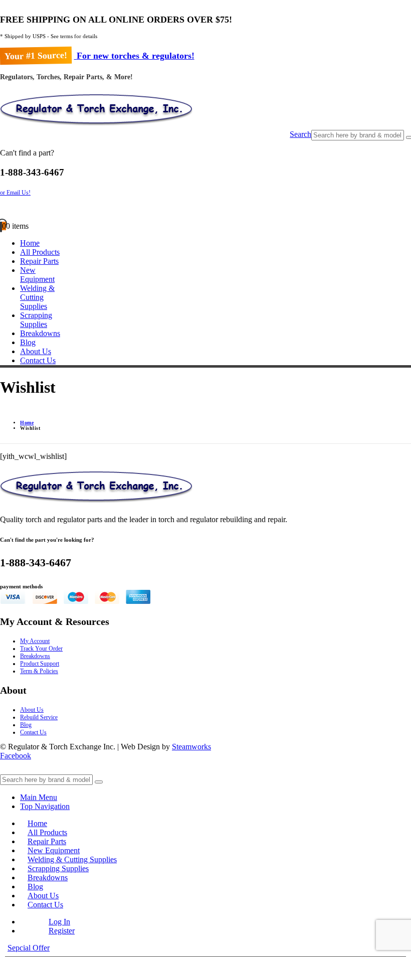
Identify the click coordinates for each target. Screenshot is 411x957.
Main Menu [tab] (38, 797)
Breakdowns (40, 333)
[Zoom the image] (205, 488)
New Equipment (37, 274)
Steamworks (191, 746)
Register (62, 930)
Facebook (15, 755)
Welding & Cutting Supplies (37, 297)
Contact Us (38, 360)
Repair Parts (39, 261)
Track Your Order (41, 648)
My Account (35, 641)
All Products (40, 252)
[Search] (99, 781)
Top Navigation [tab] (45, 806)
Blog (28, 342)
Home (30, 243)
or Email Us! (15, 192)
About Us (35, 351)
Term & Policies (39, 671)
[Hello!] (205, 209)
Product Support (39, 663)
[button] (300, 135)
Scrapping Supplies (36, 320)
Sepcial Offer (29, 947)
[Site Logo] (96, 125)
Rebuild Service (39, 717)
